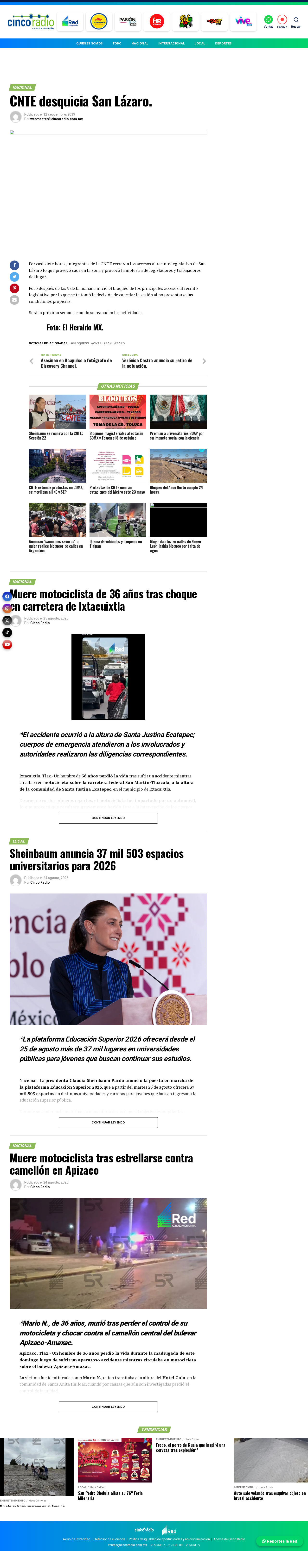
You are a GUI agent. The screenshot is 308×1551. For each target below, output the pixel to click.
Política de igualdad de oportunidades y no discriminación (169, 1539)
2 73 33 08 (175, 1545)
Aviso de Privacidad (76, 1539)
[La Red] (70, 21)
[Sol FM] (186, 21)
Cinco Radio (40, 623)
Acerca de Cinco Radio (229, 1539)
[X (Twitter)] (7, 620)
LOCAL (200, 43)
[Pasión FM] (128, 21)
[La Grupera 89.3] (99, 21)
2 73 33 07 (158, 1545)
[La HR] (157, 21)
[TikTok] (7, 632)
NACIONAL (139, 43)
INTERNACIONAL (171, 43)
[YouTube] (7, 644)
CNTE (97, 343)
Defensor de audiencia (109, 1539)
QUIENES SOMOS (89, 43)
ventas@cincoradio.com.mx (127, 1545)
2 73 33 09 (193, 1545)
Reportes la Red (281, 1541)
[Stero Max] (214, 21)
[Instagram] (7, 608)
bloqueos (81, 343)
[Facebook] (7, 596)
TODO (117, 43)
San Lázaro (115, 343)
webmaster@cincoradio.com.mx (56, 119)
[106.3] (243, 21)
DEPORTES (223, 43)
